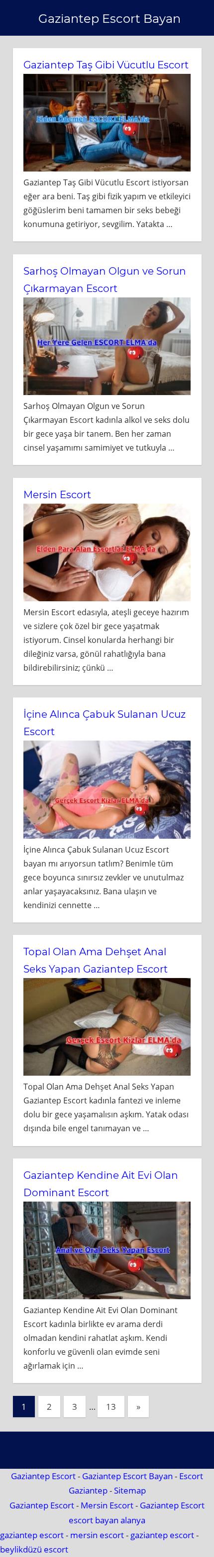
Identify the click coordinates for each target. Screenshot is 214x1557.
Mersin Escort (57, 495)
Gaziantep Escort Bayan (109, 18)
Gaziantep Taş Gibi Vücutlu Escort (106, 65)
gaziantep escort (32, 1535)
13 (111, 1406)
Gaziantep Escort (43, 1476)
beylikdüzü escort (34, 1549)
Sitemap (130, 1490)
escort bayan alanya (107, 1520)
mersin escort (97, 1535)
